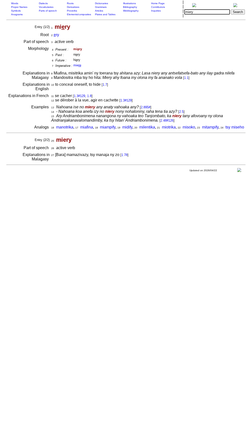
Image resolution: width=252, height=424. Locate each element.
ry (56, 35)
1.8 (89, 96)
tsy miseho (234, 127)
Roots (70, 3)
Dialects (43, 3)
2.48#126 (166, 120)
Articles (99, 10)
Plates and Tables (105, 14)
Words (14, 3)
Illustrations (129, 3)
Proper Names (19, 7)
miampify (107, 127)
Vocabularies (46, 7)
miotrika (169, 127)
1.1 (186, 78)
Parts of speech (48, 10)
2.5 (181, 111)
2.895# (145, 107)
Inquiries (156, 10)
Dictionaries (101, 3)
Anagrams (17, 14)
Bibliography (130, 7)
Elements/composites (79, 14)
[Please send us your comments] (239, 171)
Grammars (101, 7)
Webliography (131, 10)
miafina (86, 127)
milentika (147, 127)
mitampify (210, 127)
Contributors (158, 7)
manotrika (64, 127)
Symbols (16, 10)
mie (77, 65)
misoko (189, 127)
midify (127, 127)
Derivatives (73, 7)
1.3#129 (79, 96)
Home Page (158, 3)
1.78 (124, 155)
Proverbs (72, 10)
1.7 (105, 84)
